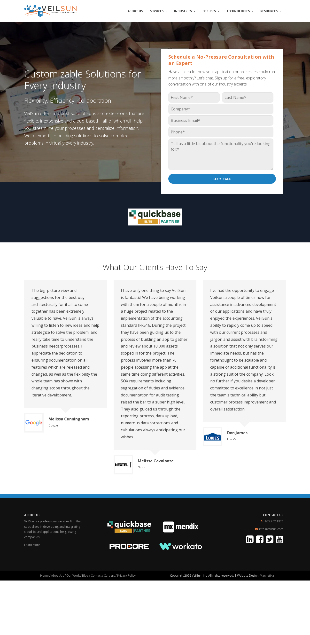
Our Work (73, 575)
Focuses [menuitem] (209, 11)
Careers (109, 575)
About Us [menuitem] (135, 11)
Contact (96, 575)
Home (44, 575)
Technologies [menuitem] (238, 11)
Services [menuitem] (156, 11)
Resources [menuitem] (269, 11)
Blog (85, 575)
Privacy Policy (126, 575)
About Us (57, 575)
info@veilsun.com (271, 529)
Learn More (32, 545)
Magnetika (267, 575)
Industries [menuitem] (183, 11)
